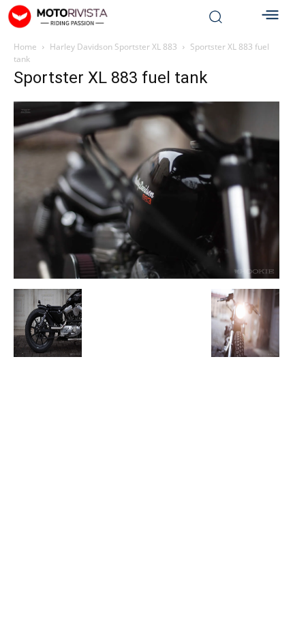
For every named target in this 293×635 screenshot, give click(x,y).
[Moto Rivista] (95, 16)
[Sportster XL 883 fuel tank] (146, 275)
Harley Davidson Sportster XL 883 (113, 46)
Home (25, 46)
